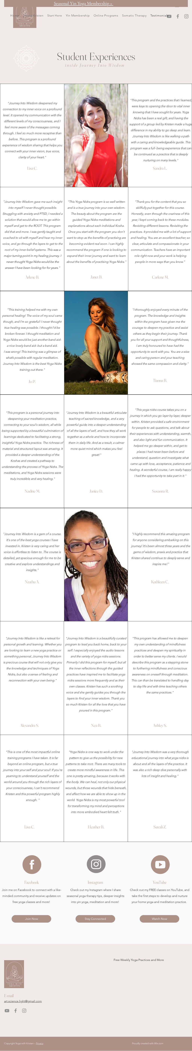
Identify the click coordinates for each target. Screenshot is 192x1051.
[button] (54, 15)
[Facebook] (15, 1010)
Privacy (39, 1043)
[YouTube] (7, 1010)
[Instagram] (24, 1010)
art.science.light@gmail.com (23, 1001)
